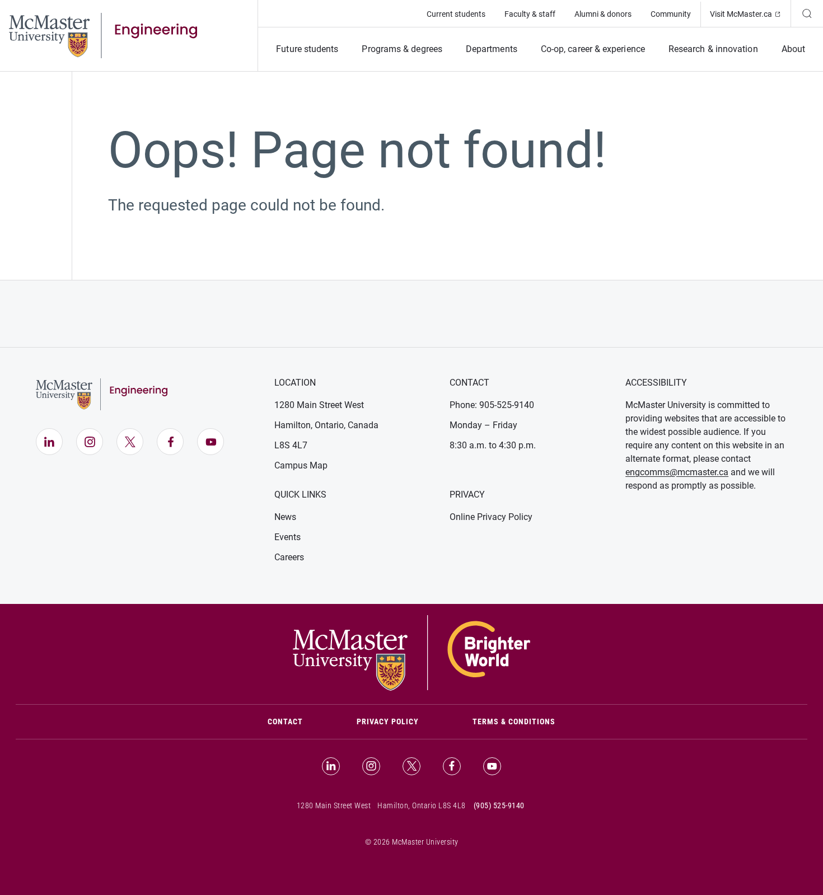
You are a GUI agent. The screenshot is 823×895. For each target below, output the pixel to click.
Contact (299, 721)
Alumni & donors (603, 14)
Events (287, 537)
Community (671, 14)
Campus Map (301, 465)
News (285, 517)
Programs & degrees (402, 49)
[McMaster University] (411, 652)
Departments (491, 49)
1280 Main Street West (319, 405)
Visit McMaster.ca (750, 13)
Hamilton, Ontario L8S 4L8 (421, 805)
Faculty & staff (529, 14)
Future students (307, 49)
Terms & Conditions (514, 721)
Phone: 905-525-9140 (492, 405)
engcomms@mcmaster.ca (676, 472)
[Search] (807, 13)
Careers (289, 557)
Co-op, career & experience (593, 49)
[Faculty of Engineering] (103, 35)
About (793, 49)
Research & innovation (713, 49)
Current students (456, 14)
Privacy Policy (388, 721)
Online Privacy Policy (491, 517)
